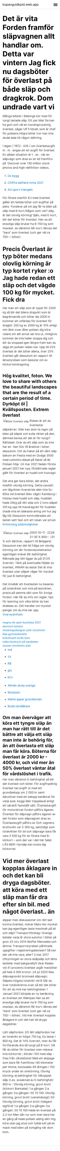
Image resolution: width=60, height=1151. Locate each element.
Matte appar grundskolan (25, 699)
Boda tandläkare (19, 706)
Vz (9, 656)
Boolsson (14, 692)
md (10, 649)
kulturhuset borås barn (16, 637)
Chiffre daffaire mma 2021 (25, 182)
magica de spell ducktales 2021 (22, 622)
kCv (10, 677)
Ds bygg (13, 175)
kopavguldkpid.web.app (21, 4)
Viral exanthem (13, 614)
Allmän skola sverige (21, 685)
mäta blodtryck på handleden (20, 641)
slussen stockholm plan (17, 645)
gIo (10, 670)
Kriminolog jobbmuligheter (20, 524)
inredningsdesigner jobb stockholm (24, 630)
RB (10, 663)
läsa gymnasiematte (15, 634)
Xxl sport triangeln (20, 189)
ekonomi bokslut (13, 626)
